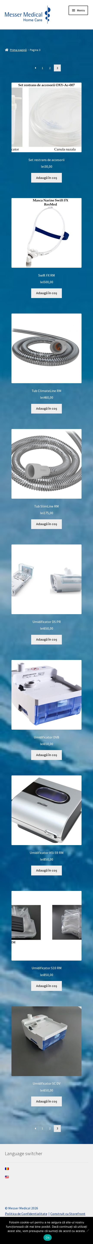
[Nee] (87, 1230)
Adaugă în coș (46, 177)
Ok (48, 1237)
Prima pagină (18, 50)
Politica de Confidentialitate (26, 1214)
